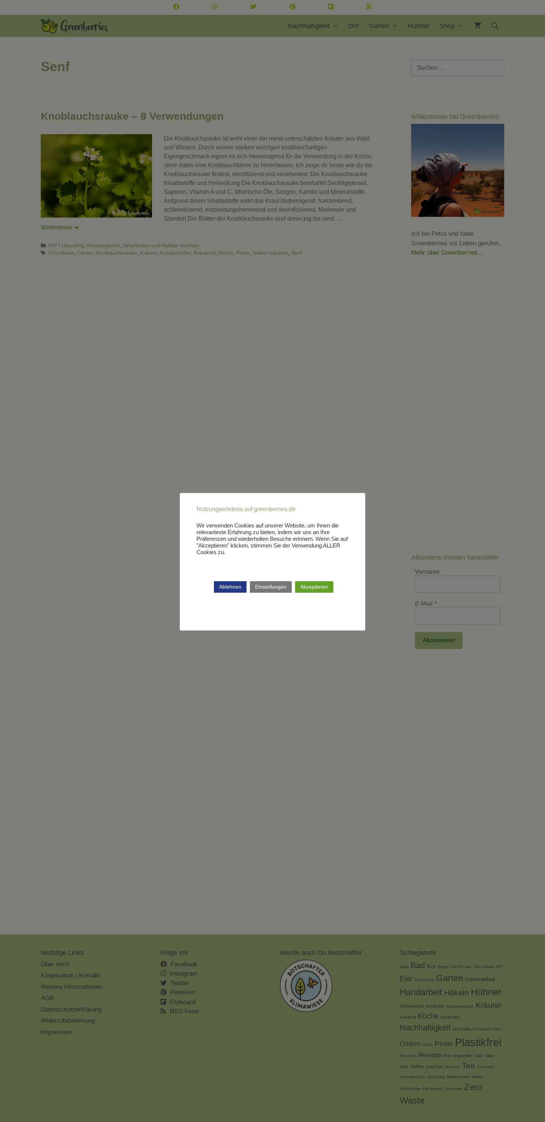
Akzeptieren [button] (314, 587)
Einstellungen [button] (271, 587)
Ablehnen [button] (230, 587)
